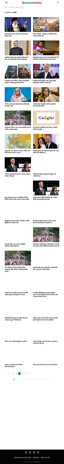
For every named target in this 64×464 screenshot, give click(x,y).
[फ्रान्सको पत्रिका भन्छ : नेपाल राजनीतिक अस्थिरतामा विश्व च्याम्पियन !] (18, 234)
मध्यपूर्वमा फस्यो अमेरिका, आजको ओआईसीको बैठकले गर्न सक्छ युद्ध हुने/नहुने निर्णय (17, 82)
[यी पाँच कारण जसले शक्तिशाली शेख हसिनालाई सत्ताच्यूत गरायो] (18, 94)
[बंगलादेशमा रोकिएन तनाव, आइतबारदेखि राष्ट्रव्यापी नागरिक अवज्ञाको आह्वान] (18, 118)
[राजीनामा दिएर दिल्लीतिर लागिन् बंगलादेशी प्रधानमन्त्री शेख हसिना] (46, 94)
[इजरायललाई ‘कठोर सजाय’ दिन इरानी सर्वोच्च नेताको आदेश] (18, 24)
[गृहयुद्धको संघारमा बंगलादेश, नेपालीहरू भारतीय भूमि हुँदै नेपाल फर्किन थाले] (18, 211)
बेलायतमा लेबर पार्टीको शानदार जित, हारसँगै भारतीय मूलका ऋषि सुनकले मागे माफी (16, 294)
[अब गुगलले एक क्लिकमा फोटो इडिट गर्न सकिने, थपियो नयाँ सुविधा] (46, 118)
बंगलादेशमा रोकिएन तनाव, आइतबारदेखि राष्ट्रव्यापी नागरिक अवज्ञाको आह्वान (18, 128)
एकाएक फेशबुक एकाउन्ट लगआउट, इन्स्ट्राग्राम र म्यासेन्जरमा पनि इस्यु (45, 342)
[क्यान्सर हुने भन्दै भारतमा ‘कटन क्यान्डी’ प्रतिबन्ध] (46, 355)
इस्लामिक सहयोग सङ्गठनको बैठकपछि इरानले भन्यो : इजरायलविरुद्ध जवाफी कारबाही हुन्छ (16, 58)
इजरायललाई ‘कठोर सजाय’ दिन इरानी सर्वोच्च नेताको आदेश (16, 35)
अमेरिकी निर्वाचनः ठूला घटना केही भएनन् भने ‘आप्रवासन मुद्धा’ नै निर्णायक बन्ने (16, 319)
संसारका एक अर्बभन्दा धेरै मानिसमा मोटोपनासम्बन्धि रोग (14, 366)
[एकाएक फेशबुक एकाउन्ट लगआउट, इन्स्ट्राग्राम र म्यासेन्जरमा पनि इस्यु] (46, 331)
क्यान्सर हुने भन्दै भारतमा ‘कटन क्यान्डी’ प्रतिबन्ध (45, 365)
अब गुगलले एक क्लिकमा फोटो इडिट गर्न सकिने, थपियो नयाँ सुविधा (45, 128)
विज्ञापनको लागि (45, 458)
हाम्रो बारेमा (36, 458)
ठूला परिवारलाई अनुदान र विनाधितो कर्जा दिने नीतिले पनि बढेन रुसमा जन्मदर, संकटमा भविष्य (17, 198)
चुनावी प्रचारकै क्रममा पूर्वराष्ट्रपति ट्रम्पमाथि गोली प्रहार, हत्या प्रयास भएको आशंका (45, 268)
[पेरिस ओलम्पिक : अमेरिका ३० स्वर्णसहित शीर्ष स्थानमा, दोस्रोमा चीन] (46, 24)
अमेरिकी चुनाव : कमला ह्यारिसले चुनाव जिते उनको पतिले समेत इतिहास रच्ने (46, 152)
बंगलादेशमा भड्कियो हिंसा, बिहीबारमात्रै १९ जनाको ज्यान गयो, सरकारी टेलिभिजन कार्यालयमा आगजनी (46, 245)
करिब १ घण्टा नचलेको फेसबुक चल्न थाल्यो (16, 341)
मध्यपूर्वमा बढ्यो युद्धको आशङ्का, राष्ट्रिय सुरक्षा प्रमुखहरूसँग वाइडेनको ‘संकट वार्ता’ (44, 82)
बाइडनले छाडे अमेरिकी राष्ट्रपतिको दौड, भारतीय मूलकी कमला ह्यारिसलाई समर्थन (45, 198)
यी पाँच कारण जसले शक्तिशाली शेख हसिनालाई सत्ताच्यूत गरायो (17, 105)
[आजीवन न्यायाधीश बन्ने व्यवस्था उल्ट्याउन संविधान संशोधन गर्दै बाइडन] (18, 164)
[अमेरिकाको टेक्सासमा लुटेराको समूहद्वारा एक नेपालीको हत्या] (46, 164)
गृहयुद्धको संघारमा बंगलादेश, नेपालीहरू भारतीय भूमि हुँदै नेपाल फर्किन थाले (17, 222)
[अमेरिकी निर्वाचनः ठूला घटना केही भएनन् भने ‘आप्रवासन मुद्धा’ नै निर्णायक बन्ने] (18, 308)
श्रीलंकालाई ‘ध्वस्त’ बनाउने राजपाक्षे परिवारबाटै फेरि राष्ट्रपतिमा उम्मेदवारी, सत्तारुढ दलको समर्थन (46, 58)
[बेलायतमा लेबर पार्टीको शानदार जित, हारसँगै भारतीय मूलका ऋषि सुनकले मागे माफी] (18, 283)
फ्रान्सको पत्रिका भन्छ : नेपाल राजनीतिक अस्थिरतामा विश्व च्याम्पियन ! (15, 245)
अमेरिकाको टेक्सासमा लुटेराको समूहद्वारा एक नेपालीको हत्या (44, 175)
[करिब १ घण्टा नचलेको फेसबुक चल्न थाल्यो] (18, 331)
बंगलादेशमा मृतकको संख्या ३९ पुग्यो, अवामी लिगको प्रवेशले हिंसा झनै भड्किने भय (44, 222)
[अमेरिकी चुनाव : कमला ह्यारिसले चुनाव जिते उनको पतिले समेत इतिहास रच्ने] (46, 141)
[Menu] (6, 2)
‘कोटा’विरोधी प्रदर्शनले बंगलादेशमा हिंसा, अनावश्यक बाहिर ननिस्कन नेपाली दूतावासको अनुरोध (16, 269)
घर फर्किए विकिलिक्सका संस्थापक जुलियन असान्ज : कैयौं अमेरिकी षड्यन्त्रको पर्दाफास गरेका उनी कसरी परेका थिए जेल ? (45, 295)
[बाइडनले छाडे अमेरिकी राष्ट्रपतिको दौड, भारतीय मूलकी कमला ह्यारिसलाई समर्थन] (46, 188)
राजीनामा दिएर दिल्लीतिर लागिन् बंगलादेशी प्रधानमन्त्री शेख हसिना (44, 105)
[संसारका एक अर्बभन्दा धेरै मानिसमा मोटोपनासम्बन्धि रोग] (18, 355)
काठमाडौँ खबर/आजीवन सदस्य (22, 458)
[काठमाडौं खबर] (32, 2)
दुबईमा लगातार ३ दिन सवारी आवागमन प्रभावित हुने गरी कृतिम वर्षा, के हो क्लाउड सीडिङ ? (45, 319)
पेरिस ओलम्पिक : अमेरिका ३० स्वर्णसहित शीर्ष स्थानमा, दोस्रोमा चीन (45, 35)
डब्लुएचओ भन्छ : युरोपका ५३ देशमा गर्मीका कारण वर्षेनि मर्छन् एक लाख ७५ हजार (17, 152)
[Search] (58, 2)
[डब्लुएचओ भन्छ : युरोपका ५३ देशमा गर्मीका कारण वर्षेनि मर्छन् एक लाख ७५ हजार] (18, 141)
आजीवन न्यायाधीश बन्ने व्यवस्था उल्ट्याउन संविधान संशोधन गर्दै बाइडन (17, 175)
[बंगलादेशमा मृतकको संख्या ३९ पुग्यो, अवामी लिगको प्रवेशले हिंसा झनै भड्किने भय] (46, 211)
